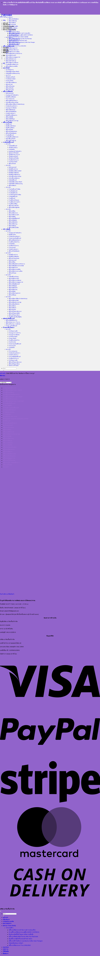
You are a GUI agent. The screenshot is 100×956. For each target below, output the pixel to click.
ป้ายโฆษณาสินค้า (13, 161)
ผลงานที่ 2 (8, 253)
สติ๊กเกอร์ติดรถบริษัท (14, 35)
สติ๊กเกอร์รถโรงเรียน (14, 44)
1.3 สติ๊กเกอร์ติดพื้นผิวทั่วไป (11, 394)
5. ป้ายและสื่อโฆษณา (9, 410)
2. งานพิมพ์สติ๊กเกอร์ (9, 403)
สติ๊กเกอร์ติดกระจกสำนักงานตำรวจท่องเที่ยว (19, 33)
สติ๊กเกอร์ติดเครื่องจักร (14, 304)
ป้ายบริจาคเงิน (12, 342)
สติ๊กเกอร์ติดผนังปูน (10, 109)
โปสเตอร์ (5, 467)
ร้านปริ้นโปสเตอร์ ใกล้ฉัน (15, 194)
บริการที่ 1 (8, 144)
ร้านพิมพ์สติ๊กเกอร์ (13, 196)
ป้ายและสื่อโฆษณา (8, 327)
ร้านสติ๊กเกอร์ (12, 198)
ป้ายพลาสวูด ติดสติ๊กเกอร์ (15, 238)
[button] (4, 20)
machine (6, 947)
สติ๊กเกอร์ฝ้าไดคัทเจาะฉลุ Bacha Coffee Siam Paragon (22, 42)
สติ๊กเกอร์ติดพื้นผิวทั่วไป (11, 320)
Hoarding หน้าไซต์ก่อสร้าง (12, 95)
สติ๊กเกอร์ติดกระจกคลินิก (12, 66)
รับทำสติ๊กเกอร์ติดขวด (11, 82)
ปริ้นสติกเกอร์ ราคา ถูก (14, 154)
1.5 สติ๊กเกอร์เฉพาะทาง (10, 399)
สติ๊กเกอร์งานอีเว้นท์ (13, 205)
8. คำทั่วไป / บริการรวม (10, 416)
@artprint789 (9, 614)
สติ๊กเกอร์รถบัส (12, 24)
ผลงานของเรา (7, 28)
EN (4, 55)
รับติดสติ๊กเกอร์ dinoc (14, 276)
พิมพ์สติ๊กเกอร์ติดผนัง (11, 97)
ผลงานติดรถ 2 (9, 37)
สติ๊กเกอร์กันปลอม (10, 86)
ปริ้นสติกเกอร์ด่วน (13, 147)
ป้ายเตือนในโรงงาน (14, 160)
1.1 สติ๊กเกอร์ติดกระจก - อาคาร (12, 390)
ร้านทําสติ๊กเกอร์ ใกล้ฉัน (14, 189)
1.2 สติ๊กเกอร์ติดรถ (8, 392)
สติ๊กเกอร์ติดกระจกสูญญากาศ (13, 57)
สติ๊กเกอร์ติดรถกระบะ (14, 41)
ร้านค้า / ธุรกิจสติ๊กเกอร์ (11, 325)
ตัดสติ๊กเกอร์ (9, 124)
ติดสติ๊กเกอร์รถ (12, 30)
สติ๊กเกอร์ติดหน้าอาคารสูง (12, 120)
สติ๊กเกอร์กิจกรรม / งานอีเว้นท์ (13, 324)
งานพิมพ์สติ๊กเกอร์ (8, 142)
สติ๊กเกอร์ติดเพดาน (8, 449)
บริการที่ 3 (8, 187)
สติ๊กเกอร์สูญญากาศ (9, 458)
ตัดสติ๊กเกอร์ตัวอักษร (11, 126)
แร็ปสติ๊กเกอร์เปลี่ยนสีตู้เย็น (15, 316)
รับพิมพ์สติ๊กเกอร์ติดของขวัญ (13, 73)
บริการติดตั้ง (6, 229)
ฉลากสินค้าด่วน (10, 69)
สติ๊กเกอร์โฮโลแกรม (9, 460)
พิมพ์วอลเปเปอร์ (9, 93)
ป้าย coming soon (10, 98)
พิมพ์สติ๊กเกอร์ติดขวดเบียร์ (15, 170)
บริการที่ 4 (8, 209)
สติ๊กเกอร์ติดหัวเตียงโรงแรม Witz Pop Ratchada (20, 38)
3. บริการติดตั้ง (7, 405)
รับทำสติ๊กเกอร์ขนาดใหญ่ (12, 102)
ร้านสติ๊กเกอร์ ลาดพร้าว (14, 202)
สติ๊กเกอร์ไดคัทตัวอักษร (11, 131)
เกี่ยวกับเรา (6, 25)
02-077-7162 (10, 604)
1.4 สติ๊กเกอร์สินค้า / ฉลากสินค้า (13, 397)
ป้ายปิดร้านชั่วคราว (10, 113)
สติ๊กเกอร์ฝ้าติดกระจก (11, 59)
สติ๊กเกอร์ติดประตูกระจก (11, 48)
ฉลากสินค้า (6, 68)
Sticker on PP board (13, 152)
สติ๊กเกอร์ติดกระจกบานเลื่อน (12, 51)
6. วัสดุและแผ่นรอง (8, 412)
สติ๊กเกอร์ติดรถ (7, 15)
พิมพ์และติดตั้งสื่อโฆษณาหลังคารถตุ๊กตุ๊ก (18, 36)
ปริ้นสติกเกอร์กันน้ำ (10, 77)
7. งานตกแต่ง (7, 414)
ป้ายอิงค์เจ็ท (12, 149)
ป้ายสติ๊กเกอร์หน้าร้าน (14, 242)
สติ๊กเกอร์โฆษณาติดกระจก (12, 49)
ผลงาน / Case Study (9, 925)
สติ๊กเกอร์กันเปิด (9, 88)
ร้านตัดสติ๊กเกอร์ (10, 135)
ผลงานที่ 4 (8, 296)
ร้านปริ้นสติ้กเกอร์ (13, 192)
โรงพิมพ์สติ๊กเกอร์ (13, 145)
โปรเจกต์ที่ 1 (9, 928)
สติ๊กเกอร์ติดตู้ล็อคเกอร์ (14, 218)
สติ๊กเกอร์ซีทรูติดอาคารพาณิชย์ (16, 265)
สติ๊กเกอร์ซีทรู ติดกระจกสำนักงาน (14, 53)
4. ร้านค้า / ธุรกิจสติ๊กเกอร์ (11, 407)
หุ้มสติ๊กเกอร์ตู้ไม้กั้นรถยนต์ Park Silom (20, 938)
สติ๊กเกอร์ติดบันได (13, 222)
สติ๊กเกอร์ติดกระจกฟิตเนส (12, 62)
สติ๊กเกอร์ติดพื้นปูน (10, 118)
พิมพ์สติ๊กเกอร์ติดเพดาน (11, 115)
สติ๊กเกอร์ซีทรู (12, 211)
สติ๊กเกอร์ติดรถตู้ (13, 20)
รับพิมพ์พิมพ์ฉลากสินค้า (16, 943)
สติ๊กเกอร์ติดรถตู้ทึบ (13, 26)
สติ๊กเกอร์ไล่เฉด (12, 273)
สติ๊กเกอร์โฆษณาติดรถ (14, 31)
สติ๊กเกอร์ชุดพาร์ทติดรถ (14, 42)
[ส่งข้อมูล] (3, 370)
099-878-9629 (8, 607)
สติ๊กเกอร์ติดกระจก (8, 46)
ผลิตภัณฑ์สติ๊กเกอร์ (9, 318)
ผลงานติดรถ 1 (9, 17)
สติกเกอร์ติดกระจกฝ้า (11, 55)
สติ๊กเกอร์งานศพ (10, 89)
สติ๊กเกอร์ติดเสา (12, 185)
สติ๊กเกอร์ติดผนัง (8, 91)
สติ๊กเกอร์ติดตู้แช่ (13, 220)
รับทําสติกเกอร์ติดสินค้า (7, 594)
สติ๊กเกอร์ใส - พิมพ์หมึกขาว (11, 462)
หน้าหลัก (2, 373)
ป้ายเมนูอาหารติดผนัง (11, 107)
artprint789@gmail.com (11, 611)
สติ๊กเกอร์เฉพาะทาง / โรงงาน (13, 322)
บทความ (5, 49)
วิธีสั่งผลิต (6, 951)
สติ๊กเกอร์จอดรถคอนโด (14, 39)
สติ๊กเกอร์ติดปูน (12, 225)
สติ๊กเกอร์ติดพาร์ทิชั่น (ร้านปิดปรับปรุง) (15, 104)
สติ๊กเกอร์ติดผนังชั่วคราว (12, 100)
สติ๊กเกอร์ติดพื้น (9, 117)
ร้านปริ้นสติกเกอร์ (13, 191)
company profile (8, 26)
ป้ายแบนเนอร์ (12, 247)
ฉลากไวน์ (8, 75)
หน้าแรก (5, 23)
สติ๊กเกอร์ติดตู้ (12, 216)
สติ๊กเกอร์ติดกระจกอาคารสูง (11, 434)
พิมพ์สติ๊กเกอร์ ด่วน (13, 169)
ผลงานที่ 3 (8, 274)
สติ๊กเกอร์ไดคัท (7, 122)
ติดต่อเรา (5, 52)
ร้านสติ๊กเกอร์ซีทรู (13, 203)
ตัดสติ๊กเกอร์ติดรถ (13, 28)
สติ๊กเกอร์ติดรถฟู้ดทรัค (14, 33)
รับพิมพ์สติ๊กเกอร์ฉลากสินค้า (12, 71)
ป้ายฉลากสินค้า (9, 80)
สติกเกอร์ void (9, 84)
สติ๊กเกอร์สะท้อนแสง (9, 456)
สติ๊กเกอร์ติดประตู (13, 223)
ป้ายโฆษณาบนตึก (13, 331)
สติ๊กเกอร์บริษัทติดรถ (14, 19)
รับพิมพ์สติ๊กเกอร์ (13, 180)
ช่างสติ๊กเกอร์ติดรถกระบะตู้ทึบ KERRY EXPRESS (21, 35)
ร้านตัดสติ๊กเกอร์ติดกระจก (12, 64)
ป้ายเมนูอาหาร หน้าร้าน (15, 332)
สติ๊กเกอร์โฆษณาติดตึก (14, 313)
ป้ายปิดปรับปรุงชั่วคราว (11, 106)
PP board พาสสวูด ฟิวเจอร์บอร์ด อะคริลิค (15, 418)
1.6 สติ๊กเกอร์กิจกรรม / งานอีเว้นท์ (13, 401)
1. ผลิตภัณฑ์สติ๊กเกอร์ (9, 388)
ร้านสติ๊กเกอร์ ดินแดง (14, 200)
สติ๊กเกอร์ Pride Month (14, 258)
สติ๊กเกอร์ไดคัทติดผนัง (11, 111)
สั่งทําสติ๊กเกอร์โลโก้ (10, 138)
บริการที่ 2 (8, 165)
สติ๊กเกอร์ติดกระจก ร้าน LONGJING (17, 46)
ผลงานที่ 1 (8, 231)
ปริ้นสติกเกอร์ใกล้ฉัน (14, 158)
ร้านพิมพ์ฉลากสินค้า (11, 78)
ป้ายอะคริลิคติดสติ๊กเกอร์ (15, 356)
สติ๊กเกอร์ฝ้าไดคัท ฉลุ (11, 60)
